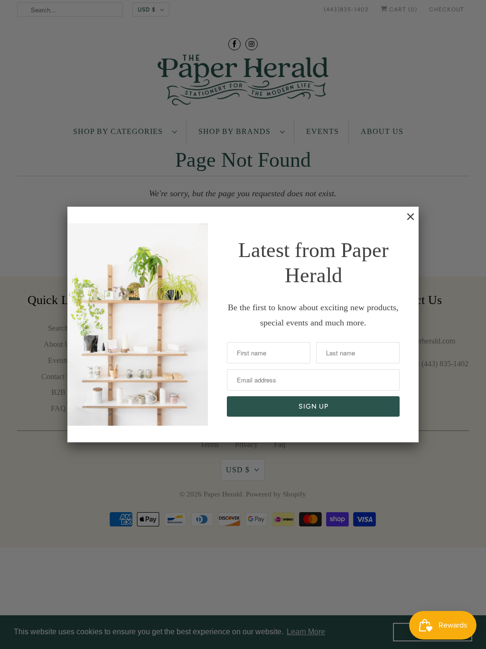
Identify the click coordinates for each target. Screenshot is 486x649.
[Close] (406, 221)
